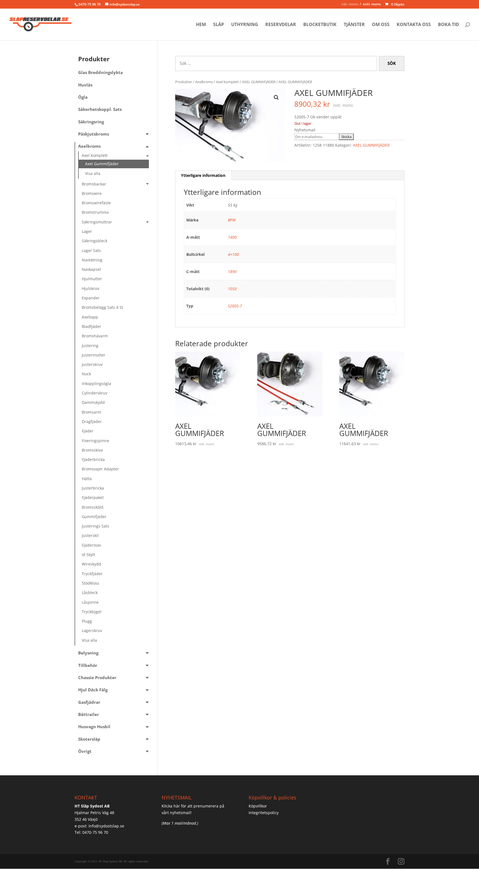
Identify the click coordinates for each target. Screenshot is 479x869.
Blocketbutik (320, 24)
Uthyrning (244, 24)
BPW (232, 220)
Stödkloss (90, 583)
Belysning (88, 653)
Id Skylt (88, 554)
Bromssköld (92, 507)
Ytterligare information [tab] (203, 175)
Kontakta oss (414, 24)
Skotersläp (89, 739)
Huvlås (85, 85)
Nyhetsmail (304, 129)
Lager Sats (91, 250)
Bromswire (92, 193)
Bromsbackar (94, 184)
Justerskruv (92, 364)
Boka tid (448, 24)
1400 (232, 237)
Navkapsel (91, 269)
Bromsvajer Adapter (100, 469)
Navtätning (92, 260)
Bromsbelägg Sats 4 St (102, 307)
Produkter (183, 81)
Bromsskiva (92, 450)
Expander (91, 297)
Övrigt (84, 751)
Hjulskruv (90, 288)
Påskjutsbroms (93, 134)
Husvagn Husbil (94, 727)
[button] (276, 98)
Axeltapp (90, 317)
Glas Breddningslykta (100, 72)
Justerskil (90, 535)
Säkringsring (91, 122)
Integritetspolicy (264, 812)
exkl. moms (372, 4)
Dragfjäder (92, 421)
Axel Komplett (95, 155)
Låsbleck (90, 592)
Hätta (87, 478)
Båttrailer (88, 714)
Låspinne (90, 602)
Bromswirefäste (96, 202)
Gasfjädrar (89, 702)
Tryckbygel (91, 611)
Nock (86, 373)
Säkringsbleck (94, 240)
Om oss (380, 24)
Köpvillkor (258, 806)
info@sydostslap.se (106, 826)
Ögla (83, 97)
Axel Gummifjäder (102, 163)
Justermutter (93, 355)
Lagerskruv (92, 630)
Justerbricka (93, 488)
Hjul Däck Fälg (93, 690)
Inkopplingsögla (96, 383)
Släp (218, 24)
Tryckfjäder (92, 573)
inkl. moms (350, 4)
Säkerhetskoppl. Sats (100, 109)
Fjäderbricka (93, 459)
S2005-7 (235, 306)
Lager (87, 231)
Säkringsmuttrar (97, 222)
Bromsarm (91, 412)
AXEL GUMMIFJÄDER (259, 81)
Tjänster (354, 24)
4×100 (233, 254)
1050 (232, 288)
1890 (232, 271)
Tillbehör (87, 665)
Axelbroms (204, 81)
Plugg (87, 621)
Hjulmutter (92, 278)
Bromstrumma (95, 212)
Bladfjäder (91, 326)
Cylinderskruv (94, 393)
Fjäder (87, 431)
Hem (201, 24)
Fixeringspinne (95, 440)
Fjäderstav (91, 545)
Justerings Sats (95, 526)
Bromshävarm (95, 335)
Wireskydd (91, 564)
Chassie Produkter (97, 678)
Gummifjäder (94, 516)
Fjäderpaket (93, 497)
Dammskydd (93, 402)
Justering (90, 345)
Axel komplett (227, 81)
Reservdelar (280, 24)
